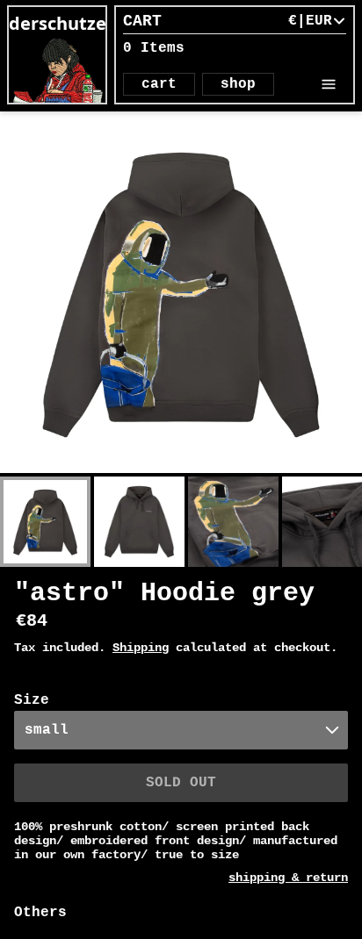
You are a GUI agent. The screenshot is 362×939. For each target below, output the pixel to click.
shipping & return (288, 878)
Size (31, 700)
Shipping (140, 648)
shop (238, 84)
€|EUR (310, 21)
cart (159, 84)
